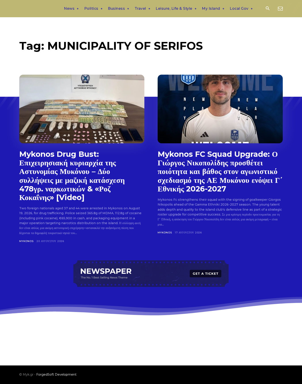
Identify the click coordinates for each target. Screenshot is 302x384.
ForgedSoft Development (56, 374)
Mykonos (26, 241)
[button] (267, 9)
